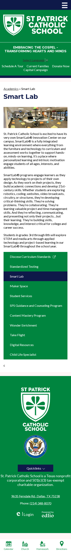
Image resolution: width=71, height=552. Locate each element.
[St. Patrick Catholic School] (35, 25)
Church (25, 548)
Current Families (38, 66)
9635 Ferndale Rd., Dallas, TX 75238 (35, 496)
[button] (35, 468)
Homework (42, 548)
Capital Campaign (35, 70)
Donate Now (60, 66)
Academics (11, 89)
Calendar (8, 548)
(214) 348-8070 (40, 503)
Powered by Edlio (48, 514)
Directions (61, 548)
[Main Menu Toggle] (64, 5)
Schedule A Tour (12, 66)
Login (25, 514)
